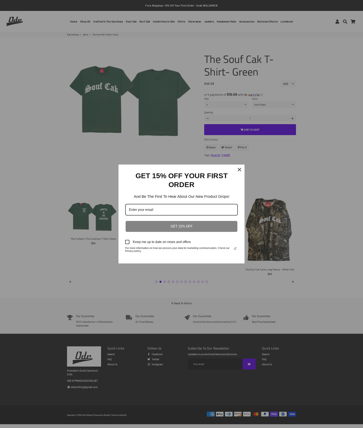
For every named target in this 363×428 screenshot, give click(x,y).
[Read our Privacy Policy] (235, 248)
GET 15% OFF (182, 226)
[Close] (239, 170)
